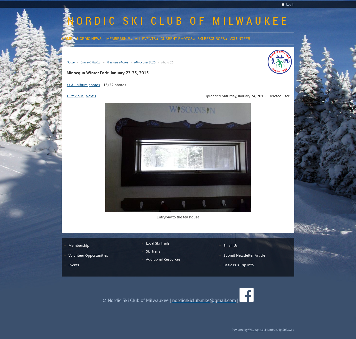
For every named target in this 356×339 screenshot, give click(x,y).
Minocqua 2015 (144, 62)
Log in (290, 4)
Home (71, 62)
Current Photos (90, 62)
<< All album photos (83, 84)
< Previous (75, 95)
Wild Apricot (256, 329)
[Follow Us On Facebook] (247, 300)
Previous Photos (117, 62)
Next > (91, 95)
